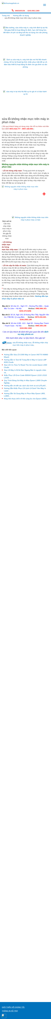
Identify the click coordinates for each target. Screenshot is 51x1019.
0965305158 (20, 11)
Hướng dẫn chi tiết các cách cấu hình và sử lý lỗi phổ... (25, 386)
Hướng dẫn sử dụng (21, 15)
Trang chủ (6, 15)
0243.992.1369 (33, 11)
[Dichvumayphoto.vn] (10, 3)
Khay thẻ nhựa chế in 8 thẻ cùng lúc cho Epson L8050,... (26, 399)
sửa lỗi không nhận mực (22, 343)
